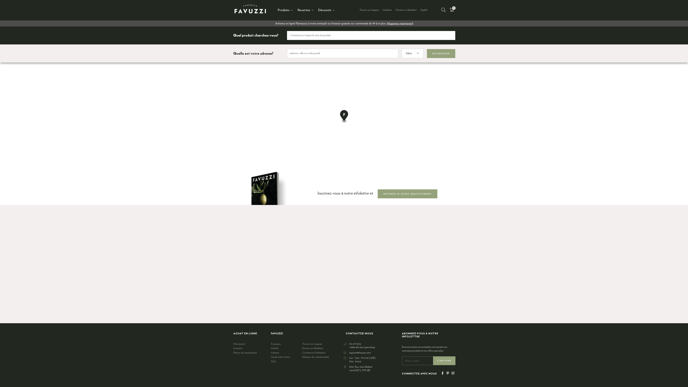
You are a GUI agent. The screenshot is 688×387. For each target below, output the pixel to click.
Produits (284, 10)
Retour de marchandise (245, 353)
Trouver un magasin (369, 10)
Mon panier (239, 344)
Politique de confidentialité (315, 357)
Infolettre (387, 10)
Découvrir (324, 10)
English (424, 10)
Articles (274, 348)
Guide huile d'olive (280, 357)
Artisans (275, 353)
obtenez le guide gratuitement (407, 194)
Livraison (237, 348)
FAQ (273, 361)
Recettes (304, 10)
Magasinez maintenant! (400, 23)
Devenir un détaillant (406, 10)
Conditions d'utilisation (314, 353)
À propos (276, 344)
